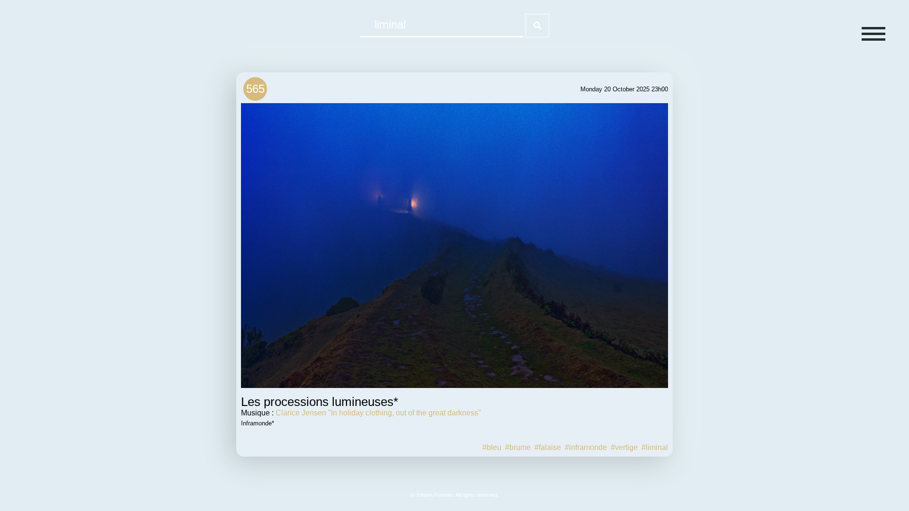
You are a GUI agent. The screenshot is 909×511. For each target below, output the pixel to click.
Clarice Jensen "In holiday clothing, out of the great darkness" (378, 413)
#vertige (624, 447)
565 (255, 88)
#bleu (491, 447)
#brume (518, 447)
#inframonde (586, 447)
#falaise (548, 447)
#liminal (655, 447)
